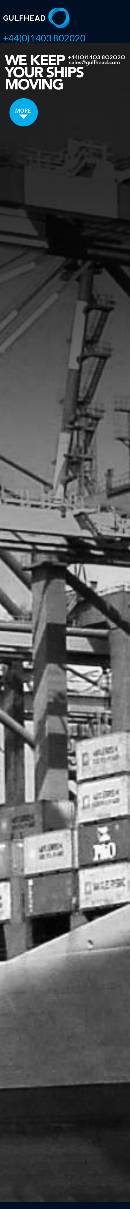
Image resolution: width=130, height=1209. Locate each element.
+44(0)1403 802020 (44, 38)
